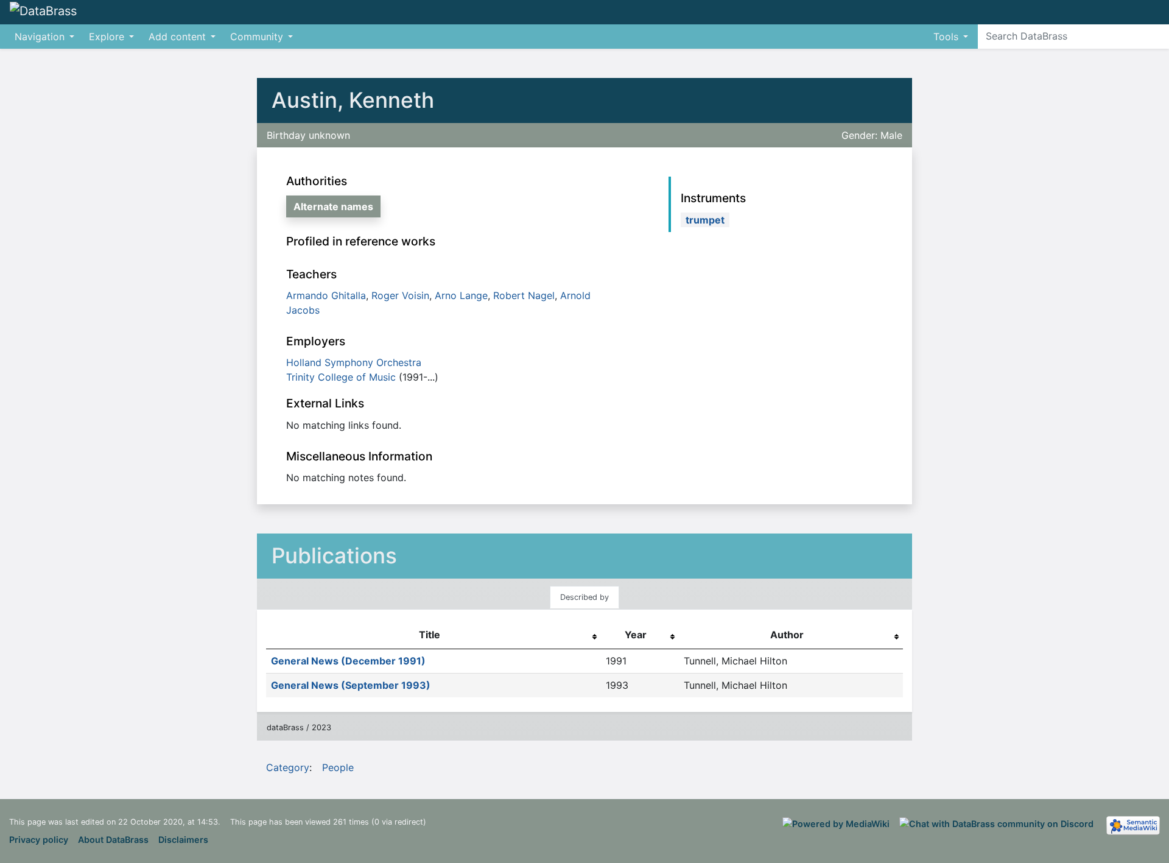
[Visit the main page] (43, 11)
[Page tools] (1148, 12)
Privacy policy (38, 839)
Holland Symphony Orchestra (353, 362)
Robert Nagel (524, 295)
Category (287, 767)
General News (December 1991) (348, 661)
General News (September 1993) (350, 685)
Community (256, 36)
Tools (945, 36)
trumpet (705, 220)
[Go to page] (1157, 36)
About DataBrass (113, 839)
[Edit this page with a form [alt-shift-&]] (1126, 12)
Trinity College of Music (341, 377)
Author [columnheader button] (787, 635)
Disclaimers (183, 839)
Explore (106, 36)
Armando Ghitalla (326, 295)
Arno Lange (461, 295)
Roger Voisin (400, 295)
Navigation (40, 36)
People (338, 767)
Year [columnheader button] (636, 635)
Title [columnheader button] (429, 635)
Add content (177, 36)
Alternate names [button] (333, 206)
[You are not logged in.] (1164, 6)
